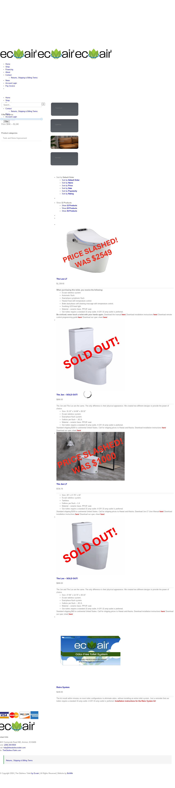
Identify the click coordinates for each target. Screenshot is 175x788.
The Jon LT (61, 484)
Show (69, 205)
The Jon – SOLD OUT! (67, 394)
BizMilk (70, 773)
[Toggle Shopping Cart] (0, 93)
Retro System (62, 687)
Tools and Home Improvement (15, 138)
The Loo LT (61, 279)
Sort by (70, 180)
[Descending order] (57, 198)
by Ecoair (35, 773)
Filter (6, 121)
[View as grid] (57, 215)
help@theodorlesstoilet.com (15, 748)
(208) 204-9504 (10, 745)
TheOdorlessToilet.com (12, 750)
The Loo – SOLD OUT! (67, 578)
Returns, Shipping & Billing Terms (19, 760)
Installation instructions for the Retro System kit (135, 701)
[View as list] (57, 218)
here (123, 315)
